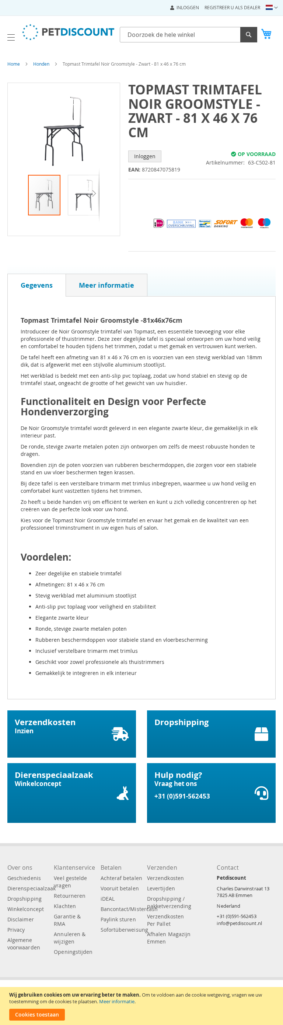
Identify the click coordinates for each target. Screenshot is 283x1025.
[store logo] (68, 32)
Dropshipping (24, 898)
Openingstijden (73, 951)
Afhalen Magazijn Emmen (169, 938)
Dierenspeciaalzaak (31, 888)
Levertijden (161, 888)
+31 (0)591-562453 (236, 916)
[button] (272, 8)
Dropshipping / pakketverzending (169, 902)
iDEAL (108, 898)
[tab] (36, 285)
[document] (142, 1006)
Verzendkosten (165, 878)
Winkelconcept (25, 909)
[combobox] (188, 34)
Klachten (65, 906)
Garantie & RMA (67, 920)
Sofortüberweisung (124, 929)
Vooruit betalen (120, 888)
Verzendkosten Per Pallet (165, 920)
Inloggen (188, 7)
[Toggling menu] (11, 37)
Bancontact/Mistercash (129, 909)
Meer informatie (116, 1001)
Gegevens (37, 285)
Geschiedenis (24, 878)
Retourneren (69, 895)
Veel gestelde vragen (70, 882)
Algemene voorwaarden (23, 943)
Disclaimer (20, 919)
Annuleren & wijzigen (69, 938)
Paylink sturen (118, 919)
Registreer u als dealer (232, 7)
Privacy (16, 929)
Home (13, 64)
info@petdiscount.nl (239, 923)
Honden (41, 64)
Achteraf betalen (121, 878)
